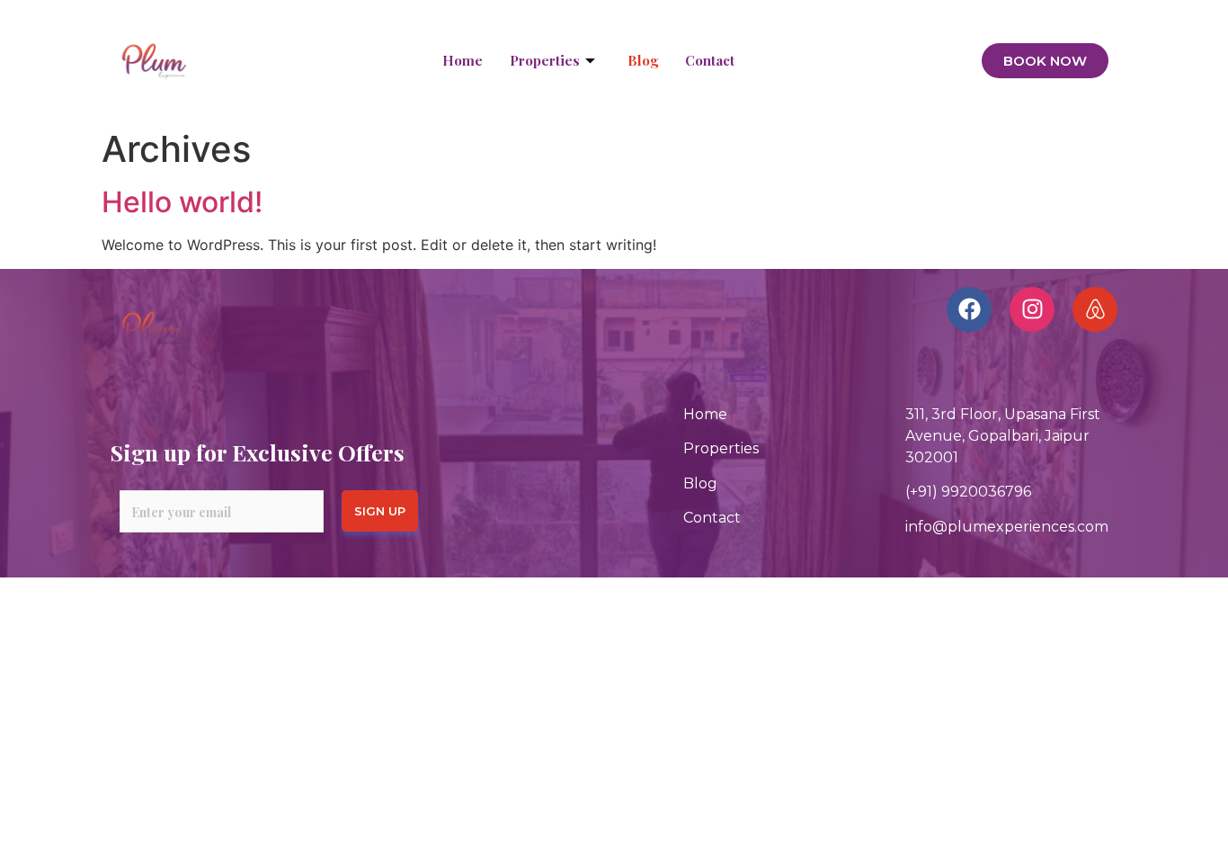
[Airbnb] (1094, 309)
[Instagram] (1032, 309)
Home (462, 60)
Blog (642, 60)
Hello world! (182, 201)
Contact (709, 60)
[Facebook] (969, 309)
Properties (545, 60)
